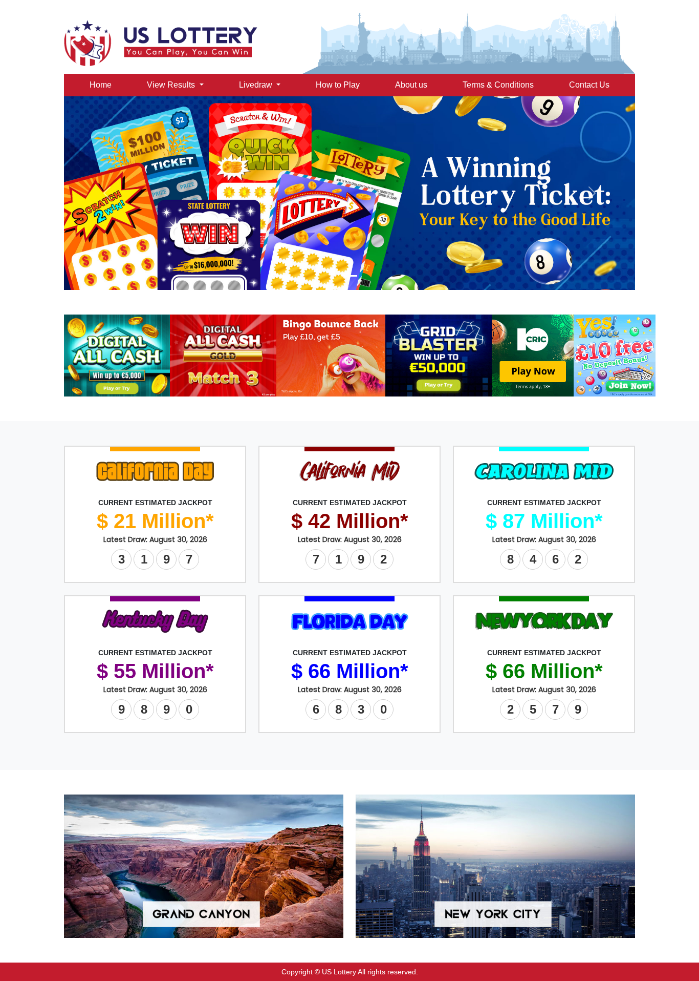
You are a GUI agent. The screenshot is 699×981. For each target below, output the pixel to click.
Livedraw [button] (256, 84)
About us (411, 84)
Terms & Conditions (498, 84)
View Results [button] (172, 84)
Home (101, 84)
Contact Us (589, 84)
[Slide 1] (349, 276)
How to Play (338, 84)
